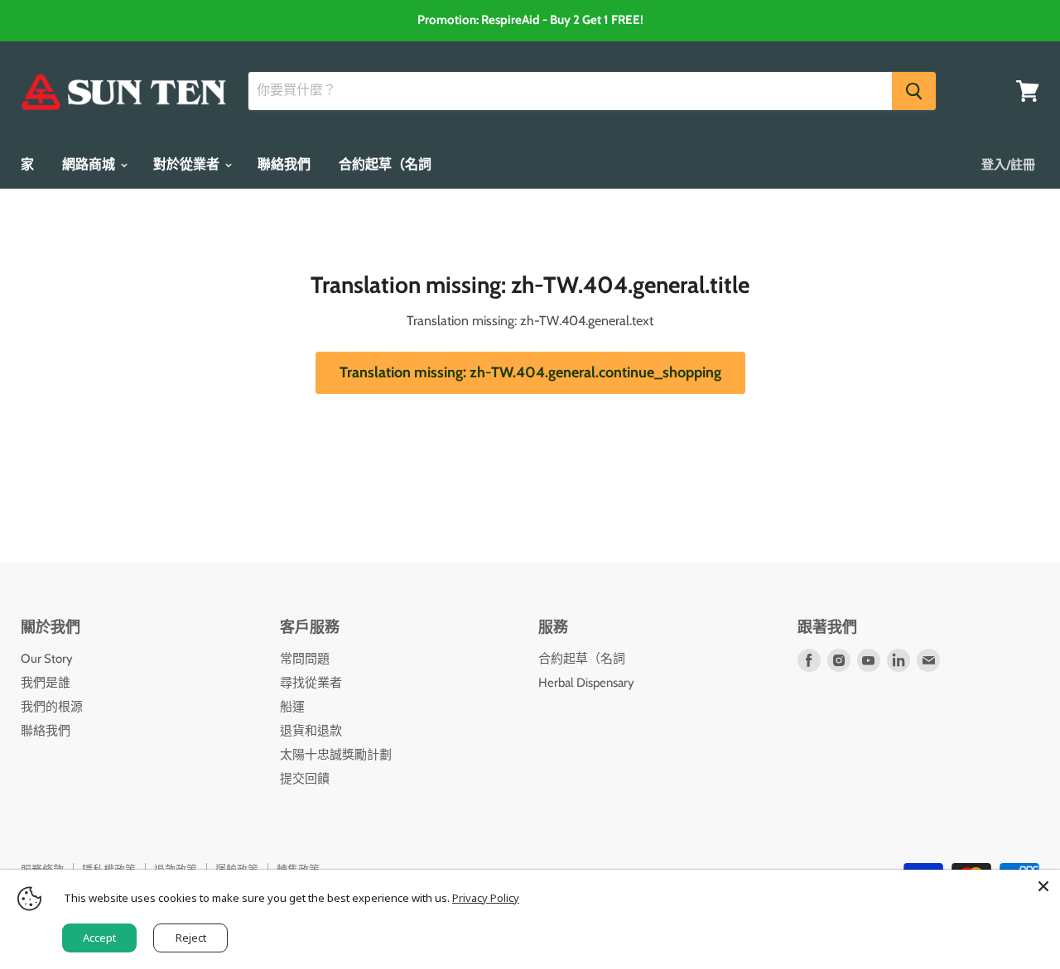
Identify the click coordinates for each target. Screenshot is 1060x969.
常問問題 (305, 658)
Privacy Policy (485, 897)
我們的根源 (52, 706)
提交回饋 (305, 778)
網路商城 (90, 164)
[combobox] (570, 91)
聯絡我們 (284, 164)
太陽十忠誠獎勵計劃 (336, 754)
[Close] (1043, 886)
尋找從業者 (311, 682)
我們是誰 (45, 682)
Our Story (47, 658)
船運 (292, 706)
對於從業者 (188, 164)
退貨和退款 (311, 730)
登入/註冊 (1008, 164)
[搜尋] (914, 91)
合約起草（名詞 (385, 164)
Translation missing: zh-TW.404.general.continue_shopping (530, 372)
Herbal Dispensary (586, 682)
